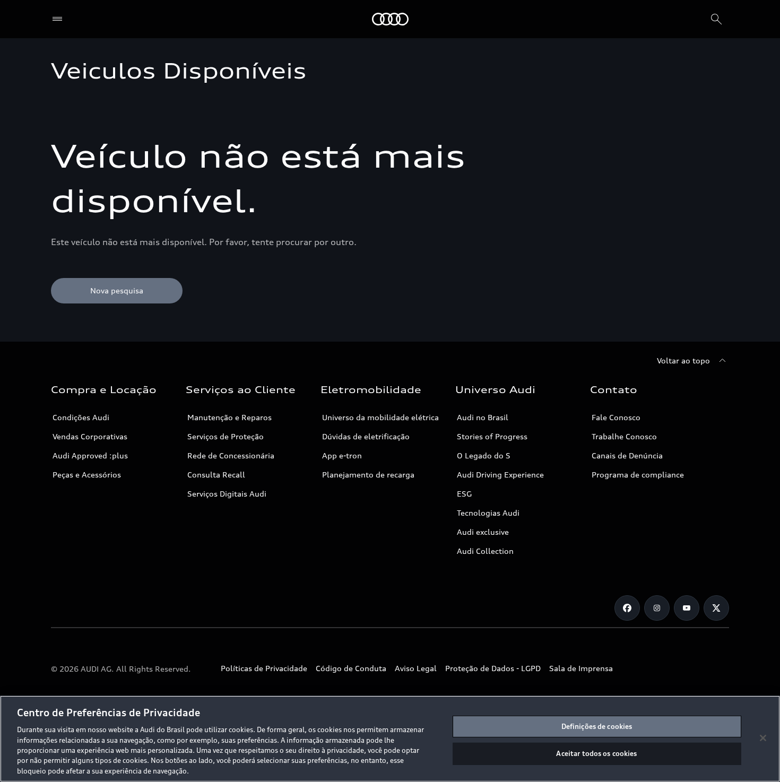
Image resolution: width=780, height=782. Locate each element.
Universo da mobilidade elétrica (380, 417)
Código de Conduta (351, 668)
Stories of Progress (492, 436)
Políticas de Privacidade (264, 668)
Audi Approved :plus (90, 455)
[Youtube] (686, 608)
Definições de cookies (596, 726)
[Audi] (390, 19)
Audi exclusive (483, 531)
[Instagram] (657, 608)
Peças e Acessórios (87, 474)
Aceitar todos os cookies (596, 753)
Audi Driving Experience (500, 474)
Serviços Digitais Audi (226, 493)
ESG (464, 493)
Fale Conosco (616, 417)
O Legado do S (483, 455)
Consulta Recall (216, 474)
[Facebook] (627, 608)
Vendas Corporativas (90, 436)
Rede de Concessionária (230, 455)
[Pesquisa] (716, 19)
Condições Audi (81, 417)
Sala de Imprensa (581, 668)
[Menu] (59, 19)
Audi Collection (485, 550)
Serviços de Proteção (225, 436)
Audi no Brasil (482, 417)
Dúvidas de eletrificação (366, 436)
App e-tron (342, 455)
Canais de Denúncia (627, 455)
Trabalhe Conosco (624, 436)
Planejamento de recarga (368, 474)
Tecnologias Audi (488, 512)
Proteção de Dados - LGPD (493, 668)
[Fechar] (763, 738)
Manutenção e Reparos (229, 417)
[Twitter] (716, 608)
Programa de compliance (638, 474)
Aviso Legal (416, 668)
